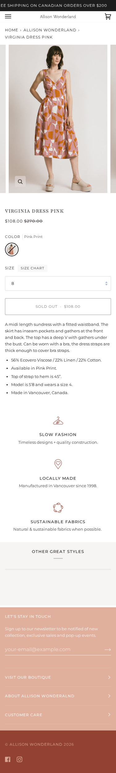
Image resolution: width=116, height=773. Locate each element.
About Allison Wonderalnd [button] (40, 696)
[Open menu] (14, 16)
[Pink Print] (12, 251)
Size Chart (32, 268)
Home (11, 30)
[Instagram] (19, 759)
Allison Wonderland (50, 30)
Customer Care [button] (23, 714)
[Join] (103, 649)
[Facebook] (8, 759)
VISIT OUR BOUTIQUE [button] (28, 677)
